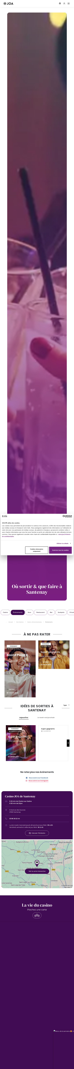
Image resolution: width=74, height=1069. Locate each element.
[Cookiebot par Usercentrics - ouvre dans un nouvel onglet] (64, 516)
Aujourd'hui (23, 718)
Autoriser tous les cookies (60, 550)
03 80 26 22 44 (14, 818)
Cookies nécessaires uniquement (36, 550)
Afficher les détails (62, 543)
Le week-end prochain (46, 718)
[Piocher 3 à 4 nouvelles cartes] (37, 915)
